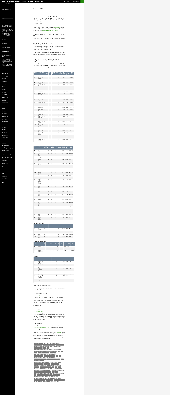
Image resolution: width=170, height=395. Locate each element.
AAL (35, 343)
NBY (59, 367)
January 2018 (4, 114)
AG (45, 343)
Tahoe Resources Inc (53, 376)
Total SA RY (54, 378)
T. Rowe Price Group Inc (39, 376)
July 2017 (3, 124)
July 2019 (3, 86)
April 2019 (4, 91)
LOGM (51, 365)
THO (43, 378)
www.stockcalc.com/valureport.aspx (41, 327)
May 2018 (4, 108)
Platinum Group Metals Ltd (57, 370)
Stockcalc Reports (57, 329)
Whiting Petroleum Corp (59, 379)
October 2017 (4, 119)
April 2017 (4, 129)
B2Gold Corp (48, 346)
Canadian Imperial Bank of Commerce (42, 349)
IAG (62, 359)
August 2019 (4, 84)
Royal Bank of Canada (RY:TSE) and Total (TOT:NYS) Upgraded (48, 18)
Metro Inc (37, 367)
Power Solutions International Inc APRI (43, 371)
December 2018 (5, 97)
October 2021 (4, 75)
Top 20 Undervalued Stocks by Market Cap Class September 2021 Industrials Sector (7, 46)
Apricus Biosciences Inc (39, 346)
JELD (59, 362)
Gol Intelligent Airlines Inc (40, 359)
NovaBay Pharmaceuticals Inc (41, 368)
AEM (42, 343)
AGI (48, 343)
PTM (53, 371)
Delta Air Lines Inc (38, 354)
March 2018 (4, 111)
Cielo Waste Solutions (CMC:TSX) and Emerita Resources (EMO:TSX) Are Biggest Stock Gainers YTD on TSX (7, 36)
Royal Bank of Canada (46, 373)
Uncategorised (4, 160)
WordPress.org (4, 178)
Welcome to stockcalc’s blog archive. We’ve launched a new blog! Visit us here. (22, 1)
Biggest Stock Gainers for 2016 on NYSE (6, 55)
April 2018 (4, 110)
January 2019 (4, 95)
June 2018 (4, 106)
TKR (46, 378)
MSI (56, 367)
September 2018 (5, 102)
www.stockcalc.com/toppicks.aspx (50, 30)
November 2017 (5, 118)
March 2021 (4, 79)
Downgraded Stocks (5, 145)
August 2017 (4, 122)
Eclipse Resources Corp (47, 354)
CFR (59, 351)
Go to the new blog (76, 1)
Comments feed (4, 176)
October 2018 (4, 100)
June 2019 (4, 87)
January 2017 (4, 134)
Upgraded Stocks (37, 14)
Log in (3, 173)
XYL (41, 381)
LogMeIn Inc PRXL (57, 365)
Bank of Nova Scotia (56, 346)
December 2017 (5, 116)
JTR (45, 363)
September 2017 (5, 121)
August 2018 (4, 103)
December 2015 (5, 137)
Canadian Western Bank (39, 351)
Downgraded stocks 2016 (6, 147)
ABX (38, 343)
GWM (59, 359)
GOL (54, 357)
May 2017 (4, 127)
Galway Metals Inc (38, 357)
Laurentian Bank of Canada (40, 365)
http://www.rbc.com (38, 295)
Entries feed (4, 175)
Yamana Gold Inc (52, 381)
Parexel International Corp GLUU (55, 368)
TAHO (47, 376)
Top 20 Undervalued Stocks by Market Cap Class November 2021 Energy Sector (7, 26)
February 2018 (4, 113)
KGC (49, 363)
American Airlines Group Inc (48, 344)
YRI (58, 381)
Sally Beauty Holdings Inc (58, 373)
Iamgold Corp (37, 360)
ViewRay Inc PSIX (49, 379)
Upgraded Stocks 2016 (6, 165)
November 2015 (5, 138)
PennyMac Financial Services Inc (41, 370)
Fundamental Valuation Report (7, 148)
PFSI (50, 370)
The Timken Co (37, 378)
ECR (55, 354)
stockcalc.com (57, 27)
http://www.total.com (38, 311)
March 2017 (4, 130)
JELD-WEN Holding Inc (39, 363)
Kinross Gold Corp (55, 363)
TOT (49, 378)
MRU (53, 367)
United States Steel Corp (39, 379)
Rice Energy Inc (37, 373)
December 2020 (5, 83)
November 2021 (5, 73)
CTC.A (36, 352)
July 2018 (3, 105)
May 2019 (4, 89)
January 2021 (4, 81)
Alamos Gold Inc (38, 344)
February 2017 (4, 132)
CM (62, 351)
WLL (35, 381)
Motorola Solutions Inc (45, 367)
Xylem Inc (45, 381)
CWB (51, 352)
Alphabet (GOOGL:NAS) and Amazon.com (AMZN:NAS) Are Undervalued (7, 30)
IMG (42, 360)
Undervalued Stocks (5, 161)
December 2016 (5, 135)
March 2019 (4, 92)
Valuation (3, 166)
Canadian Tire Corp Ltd (55, 349)
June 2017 (4, 126)
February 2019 (4, 94)
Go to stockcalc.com (64, 1)
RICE (56, 371)
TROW (60, 378)
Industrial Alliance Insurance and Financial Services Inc (46, 362)
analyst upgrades (59, 344)
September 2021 (5, 76)
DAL (55, 352)
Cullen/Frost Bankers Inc (44, 352)
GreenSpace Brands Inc (51, 359)
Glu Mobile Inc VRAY (47, 357)
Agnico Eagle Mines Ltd (55, 343)
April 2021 (4, 78)
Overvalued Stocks (5, 150)
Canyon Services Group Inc (51, 351)
